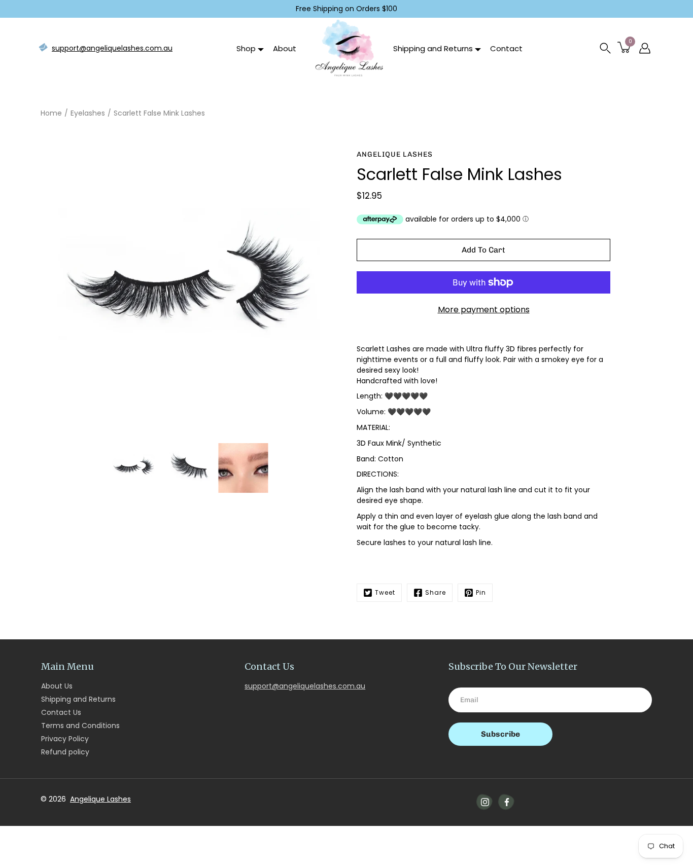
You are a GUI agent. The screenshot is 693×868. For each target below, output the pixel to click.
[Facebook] (506, 802)
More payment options (484, 309)
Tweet (385, 592)
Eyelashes (88, 113)
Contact (506, 48)
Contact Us (61, 712)
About (284, 48)
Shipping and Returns (433, 48)
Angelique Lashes (100, 799)
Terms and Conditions (80, 725)
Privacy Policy (65, 739)
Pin (481, 592)
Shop (246, 48)
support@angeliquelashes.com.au (112, 48)
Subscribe (500, 734)
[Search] (605, 48)
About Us (57, 686)
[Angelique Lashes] (348, 48)
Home (51, 113)
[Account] (644, 48)
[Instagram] (485, 802)
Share (435, 592)
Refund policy (65, 752)
